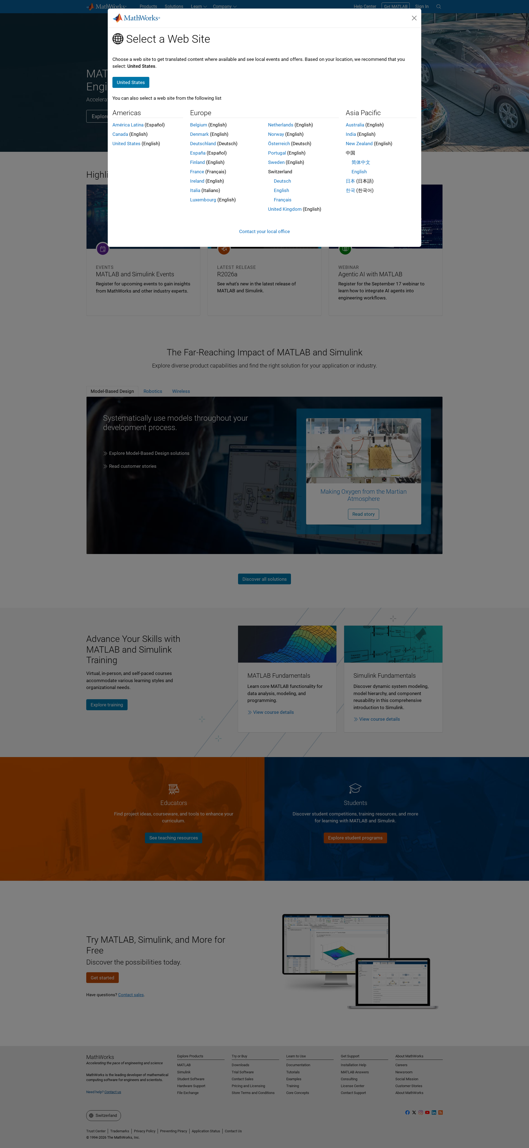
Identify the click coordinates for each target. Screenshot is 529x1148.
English (281, 190)
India (351, 134)
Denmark (199, 134)
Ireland (197, 181)
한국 (350, 190)
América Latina (128, 125)
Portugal (277, 153)
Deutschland (203, 143)
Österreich (279, 143)
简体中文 (361, 162)
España (198, 153)
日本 (350, 181)
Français (283, 199)
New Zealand (359, 143)
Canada (120, 134)
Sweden (276, 162)
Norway (276, 134)
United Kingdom (285, 209)
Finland (197, 162)
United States (126, 143)
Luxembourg (203, 199)
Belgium (198, 125)
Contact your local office (264, 231)
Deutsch (282, 181)
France (197, 171)
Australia (355, 125)
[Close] (414, 18)
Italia (195, 190)
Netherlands (280, 125)
